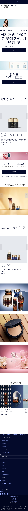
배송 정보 (4, 468)
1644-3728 (2, 454)
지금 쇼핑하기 (14, 376)
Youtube (5, 483)
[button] (0, 116)
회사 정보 (4, 446)
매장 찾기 (3, 491)
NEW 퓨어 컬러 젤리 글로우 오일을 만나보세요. (14, 2)
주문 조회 (4, 460)
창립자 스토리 (5, 440)
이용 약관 (14, 498)
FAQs (3, 471)
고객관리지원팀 (5, 474)
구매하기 (14, 50)
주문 (3, 465)
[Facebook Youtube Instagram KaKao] (14, 493)
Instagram (7, 483)
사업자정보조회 (14, 501)
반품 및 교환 (4, 463)
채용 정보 (4, 443)
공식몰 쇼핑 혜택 (6, 434)
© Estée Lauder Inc (14, 502)
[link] (13, 118)
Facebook (2, 483)
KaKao (10, 483)
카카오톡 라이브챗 (6, 452)
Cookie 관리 (14, 499)
